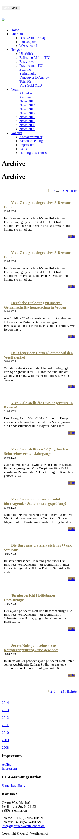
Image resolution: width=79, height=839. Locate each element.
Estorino (25, 69)
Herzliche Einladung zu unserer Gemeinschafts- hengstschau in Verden (35, 305)
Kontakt (16, 133)
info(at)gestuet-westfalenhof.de (23, 826)
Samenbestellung (31, 141)
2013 (5, 710)
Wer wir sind (28, 46)
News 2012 (27, 113)
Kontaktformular (30, 137)
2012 (5, 717)
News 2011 (27, 117)
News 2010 (27, 121)
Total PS (25, 81)
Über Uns (17, 34)
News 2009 (27, 125)
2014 (5, 702)
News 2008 (27, 129)
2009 (5, 740)
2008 (5, 747)
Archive (25, 97)
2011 (5, 725)
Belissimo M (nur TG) (34, 57)
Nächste (71, 191)
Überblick (26, 53)
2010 (5, 732)
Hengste (16, 50)
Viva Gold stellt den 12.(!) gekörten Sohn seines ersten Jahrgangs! (36, 451)
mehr (71, 236)
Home (15, 30)
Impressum (26, 145)
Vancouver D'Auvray (34, 77)
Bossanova (26, 61)
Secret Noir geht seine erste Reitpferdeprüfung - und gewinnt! (31, 647)
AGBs (23, 149)
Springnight (27, 73)
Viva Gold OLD (30, 85)
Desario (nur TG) (31, 65)
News (15, 89)
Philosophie (27, 42)
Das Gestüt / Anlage (33, 38)
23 (62, 191)
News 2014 (27, 105)
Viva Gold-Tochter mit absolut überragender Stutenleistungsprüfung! (35, 501)
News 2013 (27, 109)
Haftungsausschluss (33, 153)
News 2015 (27, 101)
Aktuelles (25, 93)
